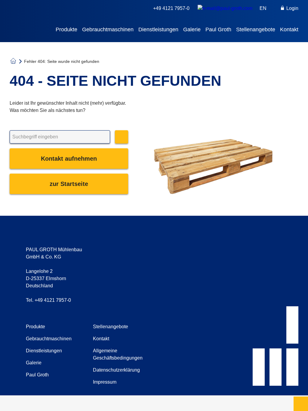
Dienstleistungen (158, 29)
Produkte (66, 29)
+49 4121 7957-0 (171, 8)
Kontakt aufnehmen (69, 158)
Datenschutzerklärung (116, 369)
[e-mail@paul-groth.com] (225, 8)
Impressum (104, 382)
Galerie (192, 29)
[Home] (57, 14)
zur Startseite (69, 184)
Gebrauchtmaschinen (108, 29)
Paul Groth (218, 29)
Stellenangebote (255, 29)
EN (263, 8)
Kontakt (289, 29)
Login (291, 8)
